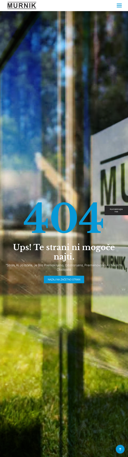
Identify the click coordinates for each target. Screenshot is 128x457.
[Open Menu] (119, 5)
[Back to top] (120, 449)
